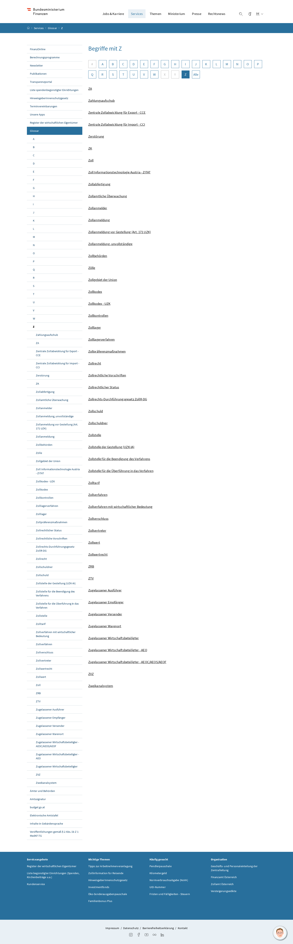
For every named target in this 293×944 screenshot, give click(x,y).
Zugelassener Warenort (50, 734)
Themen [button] (155, 14)
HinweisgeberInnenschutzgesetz (49, 98)
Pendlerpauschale (160, 866)
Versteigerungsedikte (224, 891)
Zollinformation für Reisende (106, 873)
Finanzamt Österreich (224, 877)
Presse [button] (196, 14)
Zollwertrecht (44, 668)
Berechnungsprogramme (45, 57)
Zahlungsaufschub (47, 335)
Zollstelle (41, 616)
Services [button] (137, 14)
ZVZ (38, 774)
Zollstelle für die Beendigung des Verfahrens (55, 593)
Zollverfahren (44, 644)
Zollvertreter (43, 660)
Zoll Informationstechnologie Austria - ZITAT (58, 471)
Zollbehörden (44, 445)
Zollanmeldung (45, 436)
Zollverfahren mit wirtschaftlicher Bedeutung (56, 634)
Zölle (39, 453)
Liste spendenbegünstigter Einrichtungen (54, 90)
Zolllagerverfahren (47, 506)
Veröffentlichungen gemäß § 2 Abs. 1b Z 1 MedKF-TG (54, 833)
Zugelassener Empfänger (50, 717)
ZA (37, 343)
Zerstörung (42, 375)
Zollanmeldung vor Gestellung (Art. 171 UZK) (57, 426)
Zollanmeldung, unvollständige (55, 416)
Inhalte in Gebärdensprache (46, 823)
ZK (37, 383)
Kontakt (183, 928)
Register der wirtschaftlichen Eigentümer (54, 122)
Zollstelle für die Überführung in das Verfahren (57, 605)
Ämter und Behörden (42, 791)
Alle (196, 74)
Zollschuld (42, 575)
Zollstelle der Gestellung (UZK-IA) (56, 583)
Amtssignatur (38, 799)
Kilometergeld (158, 873)
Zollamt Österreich (222, 884)
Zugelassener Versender (50, 726)
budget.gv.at (37, 807)
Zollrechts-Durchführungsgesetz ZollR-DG (55, 548)
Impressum (112, 928)
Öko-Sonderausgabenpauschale (107, 894)
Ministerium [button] (176, 14)
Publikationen (38, 73)
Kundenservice (36, 884)
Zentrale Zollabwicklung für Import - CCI (57, 365)
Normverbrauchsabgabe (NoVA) (168, 880)
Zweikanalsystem (46, 783)
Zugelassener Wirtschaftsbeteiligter (57, 766)
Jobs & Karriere (113, 14)
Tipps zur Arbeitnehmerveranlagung (110, 866)
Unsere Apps (37, 114)
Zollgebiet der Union (48, 461)
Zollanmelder (44, 408)
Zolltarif (40, 624)
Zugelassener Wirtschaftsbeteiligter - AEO (57, 756)
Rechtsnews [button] (216, 14)
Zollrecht (41, 559)
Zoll (38, 685)
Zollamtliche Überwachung (52, 400)
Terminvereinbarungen (43, 106)
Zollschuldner (44, 567)
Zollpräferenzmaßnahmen (51, 522)
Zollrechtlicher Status (49, 530)
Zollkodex (42, 489)
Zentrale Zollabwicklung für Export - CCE (57, 353)
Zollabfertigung (45, 392)
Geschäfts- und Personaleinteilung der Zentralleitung (234, 868)
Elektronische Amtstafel (44, 815)
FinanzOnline (37, 49)
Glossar (53, 28)
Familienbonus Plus (100, 901)
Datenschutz (131, 928)
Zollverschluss (44, 652)
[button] (280, 933)
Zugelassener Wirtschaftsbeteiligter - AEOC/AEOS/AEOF (57, 744)
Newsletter (36, 65)
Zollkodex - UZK (45, 481)
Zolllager (41, 514)
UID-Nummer (157, 887)
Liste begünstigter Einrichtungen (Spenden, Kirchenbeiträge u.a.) (53, 875)
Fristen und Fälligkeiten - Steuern (169, 894)
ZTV (38, 701)
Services (39, 28)
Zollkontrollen (44, 497)
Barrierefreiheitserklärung (158, 928)
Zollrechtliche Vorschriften (51, 538)
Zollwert (41, 677)
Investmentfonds (98, 887)
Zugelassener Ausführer (50, 709)
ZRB (38, 693)
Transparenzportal (41, 82)
